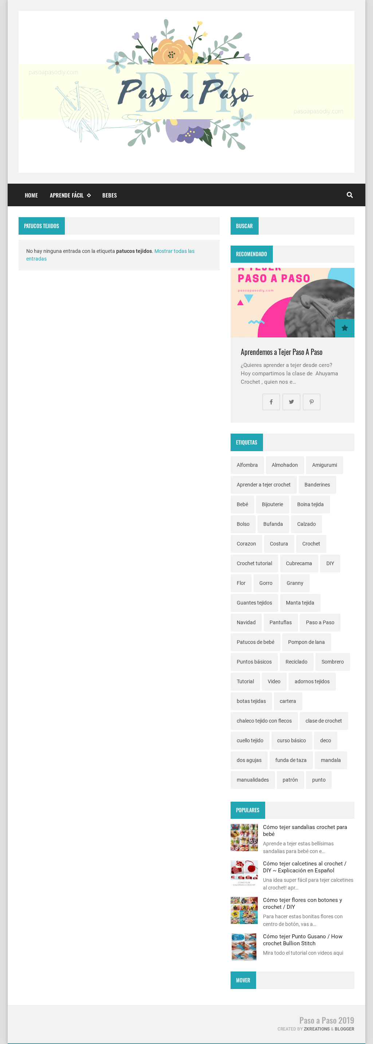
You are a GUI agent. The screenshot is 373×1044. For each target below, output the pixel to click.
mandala (331, 760)
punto (319, 780)
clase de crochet (324, 721)
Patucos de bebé (255, 642)
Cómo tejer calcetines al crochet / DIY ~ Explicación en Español (304, 866)
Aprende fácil (66, 195)
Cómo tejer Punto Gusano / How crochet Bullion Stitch (302, 939)
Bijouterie (272, 504)
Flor (241, 583)
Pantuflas (281, 622)
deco (325, 740)
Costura (279, 544)
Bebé (242, 504)
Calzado (306, 524)
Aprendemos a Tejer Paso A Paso (281, 352)
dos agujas (249, 760)
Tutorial (245, 681)
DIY (330, 563)
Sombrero (333, 662)
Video (274, 681)
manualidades (253, 780)
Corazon (246, 544)
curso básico (291, 740)
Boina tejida (310, 504)
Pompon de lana (306, 642)
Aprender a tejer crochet (264, 485)
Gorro (265, 583)
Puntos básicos (254, 662)
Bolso (243, 524)
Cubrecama (299, 563)
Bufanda (273, 524)
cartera (288, 701)
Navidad (246, 622)
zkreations (317, 1029)
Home (31, 195)
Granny (295, 583)
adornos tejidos (312, 681)
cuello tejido (250, 740)
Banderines (317, 485)
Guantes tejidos (254, 603)
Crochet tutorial (254, 563)
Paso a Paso (320, 622)
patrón (290, 780)
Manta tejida (300, 603)
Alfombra (247, 465)
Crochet (311, 544)
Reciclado (296, 662)
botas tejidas (251, 701)
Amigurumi (324, 465)
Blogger (344, 1029)
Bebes (109, 195)
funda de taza (291, 760)
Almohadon (285, 465)
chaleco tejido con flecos (264, 721)
